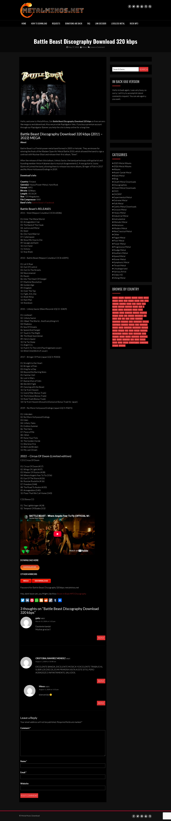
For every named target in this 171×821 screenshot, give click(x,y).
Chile (142, 301)
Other (116, 234)
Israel (119, 319)
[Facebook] (129, 6)
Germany (116, 313)
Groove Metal (120, 209)
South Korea (143, 336)
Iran (145, 316)
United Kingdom (134, 342)
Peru (126, 330)
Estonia (120, 310)
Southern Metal (121, 253)
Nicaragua (145, 327)
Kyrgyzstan (124, 322)
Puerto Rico (143, 330)
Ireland (115, 319)
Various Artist (120, 271)
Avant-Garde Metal (122, 172)
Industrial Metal (121, 216)
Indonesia (131, 316)
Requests (56, 23)
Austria (140, 298)
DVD (116, 191)
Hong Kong (143, 313)
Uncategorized (120, 268)
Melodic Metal (120, 222)
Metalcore (118, 225)
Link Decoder (100, 23)
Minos (84, 47)
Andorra (115, 298)
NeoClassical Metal (123, 231)
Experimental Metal (123, 197)
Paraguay (121, 330)
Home (24, 23)
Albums (117, 169)
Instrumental (119, 219)
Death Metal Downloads (125, 181)
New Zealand (137, 327)
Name (23, 761)
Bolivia (121, 301)
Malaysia (131, 325)
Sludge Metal (120, 250)
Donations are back (73, 23)
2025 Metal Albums (122, 163)
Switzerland (126, 339)
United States (144, 342)
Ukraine (125, 342)
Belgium (115, 301)
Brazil (125, 301)
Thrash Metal (120, 265)
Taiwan (137, 339)
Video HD (118, 274)
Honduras (136, 313)
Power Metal (120, 243)
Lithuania (145, 322)
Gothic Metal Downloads (125, 206)
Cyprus (139, 304)
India (125, 316)
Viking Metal (119, 278)
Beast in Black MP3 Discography (71, 593)
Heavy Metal (120, 212)
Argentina (128, 298)
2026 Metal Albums (122, 166)
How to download (39, 23)
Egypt (140, 307)
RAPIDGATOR (29, 567)
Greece (122, 313)
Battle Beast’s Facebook (43, 202)
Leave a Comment (97, 47)
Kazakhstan (138, 319)
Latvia (131, 322)
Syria (132, 339)
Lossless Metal (118, 23)
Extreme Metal (120, 200)
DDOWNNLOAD (41, 581)
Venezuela (122, 345)
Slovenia (128, 336)
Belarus (146, 298)
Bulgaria (131, 301)
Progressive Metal (122, 247)
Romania (125, 333)
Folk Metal (118, 203)
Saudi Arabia (137, 333)
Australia (134, 298)
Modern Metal (120, 228)
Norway (115, 330)
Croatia (129, 304)
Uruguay (115, 345)
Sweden (119, 339)
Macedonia (124, 325)
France (140, 310)
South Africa (135, 336)
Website (24, 783)
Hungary (115, 316)
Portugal (136, 330)
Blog (116, 178)
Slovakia (122, 336)
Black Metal (119, 175)
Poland (131, 330)
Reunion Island (117, 333)
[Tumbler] (146, 6)
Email (23, 772)
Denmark (121, 307)
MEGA (26, 581)
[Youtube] (142, 6)
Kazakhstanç (116, 322)
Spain (114, 339)
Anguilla (121, 298)
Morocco (115, 327)
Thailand (142, 339)
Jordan (132, 319)
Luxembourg (116, 325)
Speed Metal (119, 256)
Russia (131, 333)
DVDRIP (118, 194)
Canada (137, 301)
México (121, 327)
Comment (25, 728)
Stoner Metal (120, 259)
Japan (127, 319)
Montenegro (143, 325)
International (139, 316)
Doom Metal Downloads (125, 188)
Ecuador (135, 307)
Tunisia (115, 342)
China (146, 301)
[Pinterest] (137, 6)
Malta (137, 325)
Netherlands (128, 327)
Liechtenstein (138, 322)
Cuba (134, 304)
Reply (101, 638)
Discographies (120, 185)
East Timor (128, 307)
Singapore (116, 336)
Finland (135, 310)
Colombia (115, 304)
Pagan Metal (119, 237)
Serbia (144, 333)
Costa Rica (122, 304)
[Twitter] (133, 6)
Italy (123, 319)
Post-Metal (119, 240)
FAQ (88, 23)
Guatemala (128, 313)
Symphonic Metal (121, 262)
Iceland (121, 316)
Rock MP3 (134, 23)
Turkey (120, 342)
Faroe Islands (128, 310)
